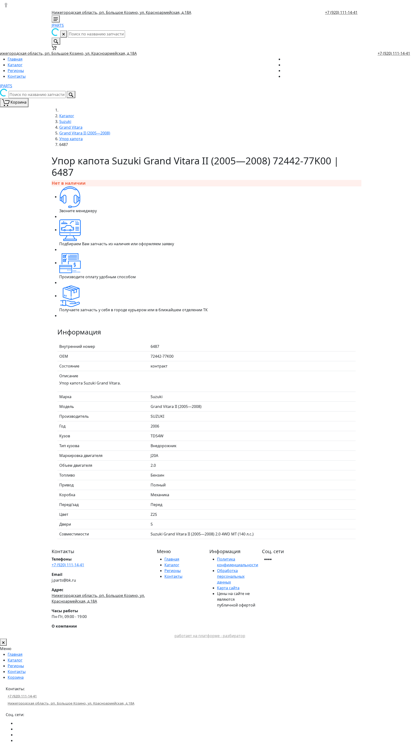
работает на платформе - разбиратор (209, 635)
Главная (15, 59)
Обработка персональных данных (231, 576)
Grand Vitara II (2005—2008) (84, 133)
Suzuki (65, 121)
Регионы (16, 70)
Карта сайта (228, 587)
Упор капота (71, 138)
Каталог (15, 64)
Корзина (16, 677)
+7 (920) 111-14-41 (341, 12)
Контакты (17, 76)
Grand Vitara (70, 127)
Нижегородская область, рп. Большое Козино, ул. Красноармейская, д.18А (121, 12)
